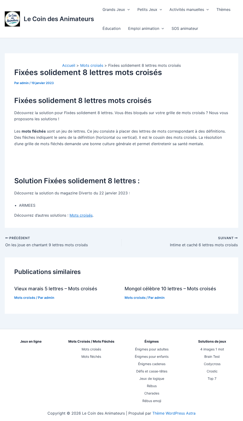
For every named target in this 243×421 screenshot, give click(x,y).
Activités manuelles (186, 9)
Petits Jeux (147, 9)
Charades (151, 393)
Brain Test (212, 356)
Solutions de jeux (212, 341)
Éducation (112, 28)
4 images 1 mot (212, 349)
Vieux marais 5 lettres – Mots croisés (55, 288)
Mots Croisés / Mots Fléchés (91, 341)
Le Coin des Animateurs (59, 18)
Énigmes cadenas (151, 364)
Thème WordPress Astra (174, 413)
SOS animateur (185, 28)
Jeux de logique (151, 378)
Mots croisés (81, 215)
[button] (127, 9)
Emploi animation (143, 28)
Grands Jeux (114, 9)
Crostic (212, 371)
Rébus (152, 386)
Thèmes (223, 9)
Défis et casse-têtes (151, 371)
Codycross (212, 364)
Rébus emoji (151, 401)
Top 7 (212, 378)
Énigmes (152, 341)
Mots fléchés (91, 356)
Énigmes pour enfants (151, 356)
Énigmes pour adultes (151, 349)
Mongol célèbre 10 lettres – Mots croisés (170, 288)
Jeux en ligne (31, 341)
